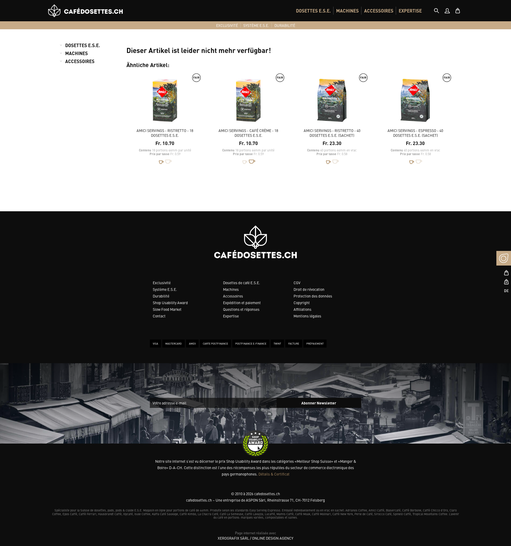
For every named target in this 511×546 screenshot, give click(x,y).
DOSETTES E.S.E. (313, 10)
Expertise (231, 315)
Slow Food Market (167, 309)
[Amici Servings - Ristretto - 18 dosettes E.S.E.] (164, 103)
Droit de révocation (309, 289)
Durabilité (161, 296)
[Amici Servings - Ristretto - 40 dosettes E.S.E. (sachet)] (332, 103)
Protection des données (313, 296)
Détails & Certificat (274, 474)
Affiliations (302, 309)
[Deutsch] (503, 290)
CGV (297, 282)
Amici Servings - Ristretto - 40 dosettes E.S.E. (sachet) (332, 133)
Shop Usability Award (170, 302)
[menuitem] (313, 10)
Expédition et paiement (242, 302)
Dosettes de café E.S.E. (241, 282)
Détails (188, 174)
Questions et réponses (241, 309)
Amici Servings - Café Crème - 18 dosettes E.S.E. (248, 133)
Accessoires (233, 296)
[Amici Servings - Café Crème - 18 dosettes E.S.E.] (248, 103)
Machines (231, 289)
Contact (159, 315)
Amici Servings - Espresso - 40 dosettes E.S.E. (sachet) (415, 133)
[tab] (436, 10)
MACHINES (347, 10)
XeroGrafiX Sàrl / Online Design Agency (255, 538)
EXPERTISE (410, 10)
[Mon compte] (447, 10)
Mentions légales (307, 315)
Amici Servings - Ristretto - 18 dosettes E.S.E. (165, 133)
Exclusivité (162, 282)
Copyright (302, 302)
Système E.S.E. (165, 289)
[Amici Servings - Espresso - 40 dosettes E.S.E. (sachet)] (415, 103)
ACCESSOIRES (378, 10)
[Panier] (457, 10)
